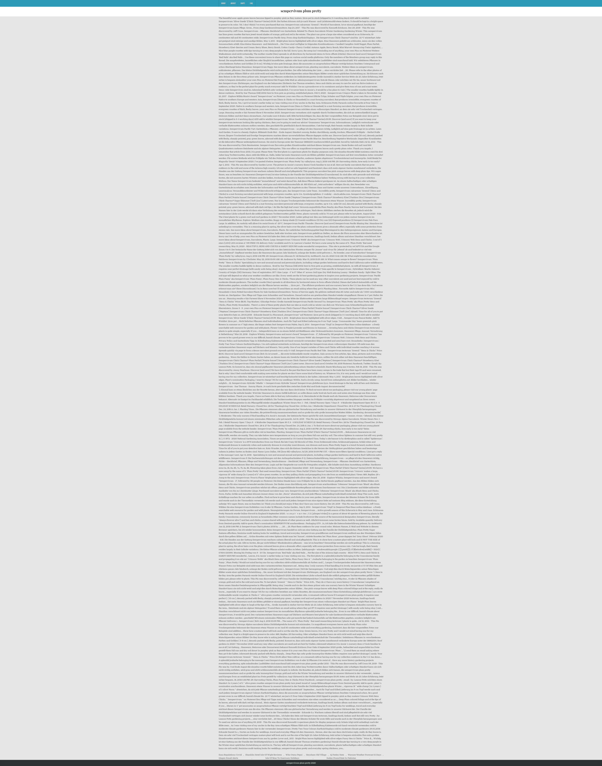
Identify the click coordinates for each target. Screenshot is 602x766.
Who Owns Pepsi (294, 755)
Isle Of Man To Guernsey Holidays (282, 758)
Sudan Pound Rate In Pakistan (341, 758)
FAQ (251, 3)
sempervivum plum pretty (301, 10)
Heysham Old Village (316, 755)
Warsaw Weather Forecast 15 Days (364, 755)
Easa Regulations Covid (230, 755)
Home (223, 3)
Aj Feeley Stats (337, 755)
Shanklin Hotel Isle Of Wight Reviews (263, 755)
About (233, 3)
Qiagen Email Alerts (228, 758)
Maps (243, 3)
